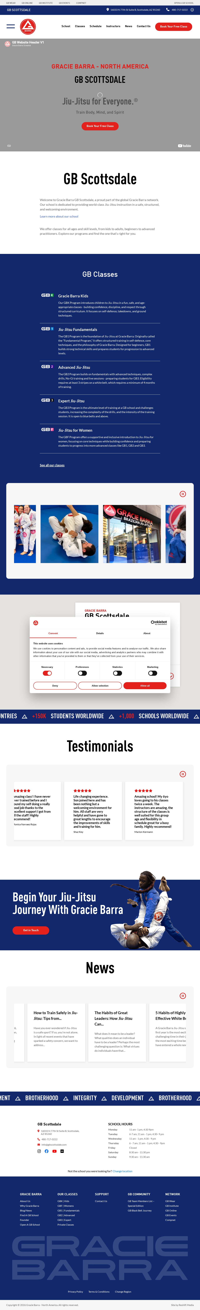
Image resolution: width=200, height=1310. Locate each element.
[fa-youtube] (54, 1151)
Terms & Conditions (99, 1291)
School (66, 26)
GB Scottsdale (19, 10)
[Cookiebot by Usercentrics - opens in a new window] (153, 622)
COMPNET (81, 3)
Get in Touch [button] (31, 930)
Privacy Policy (75, 1291)
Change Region (123, 1291)
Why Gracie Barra (29, 1205)
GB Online (171, 1210)
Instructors (113, 26)
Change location (122, 1171)
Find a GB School (29, 1215)
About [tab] (146, 633)
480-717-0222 (180, 9)
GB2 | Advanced (66, 1215)
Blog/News (26, 1210)
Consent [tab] (53, 633)
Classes (80, 26)
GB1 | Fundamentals (69, 1210)
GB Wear (170, 1201)
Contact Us (143, 26)
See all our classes (52, 465)
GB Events (171, 1215)
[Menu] (12, 25)
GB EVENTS (64, 3)
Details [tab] (100, 633)
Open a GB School (184, 3)
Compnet (170, 1219)
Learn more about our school (59, 216)
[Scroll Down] (192, 10)
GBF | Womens (66, 1205)
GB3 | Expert (64, 1219)
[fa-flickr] (62, 1151)
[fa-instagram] (39, 1151)
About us (25, 1201)
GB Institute (172, 1205)
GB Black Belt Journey (140, 1210)
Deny (55, 685)
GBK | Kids (63, 1201)
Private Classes (66, 1224)
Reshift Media (186, 1304)
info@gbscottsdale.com (54, 1144)
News (128, 26)
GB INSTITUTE (46, 3)
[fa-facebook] (46, 1151)
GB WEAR (10, 3)
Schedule (96, 26)
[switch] (82, 673)
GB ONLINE (27, 3)
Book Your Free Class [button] (173, 26)
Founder (24, 1219)
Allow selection (100, 685)
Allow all (145, 685)
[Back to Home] (28, 26)
